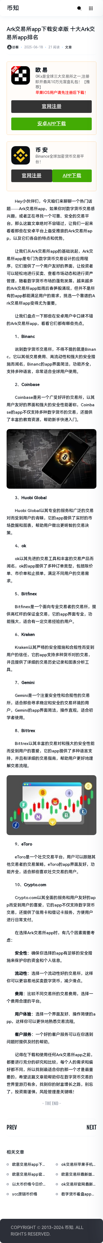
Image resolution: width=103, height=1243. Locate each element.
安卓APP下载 (51, 123)
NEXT (91, 1127)
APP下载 (72, 175)
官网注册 (52, 106)
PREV (12, 1127)
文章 (68, 47)
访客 (15, 47)
